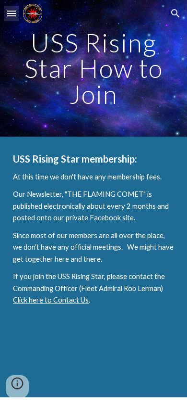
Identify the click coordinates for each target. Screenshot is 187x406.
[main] (93, 68)
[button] (11, 13)
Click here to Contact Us (51, 300)
